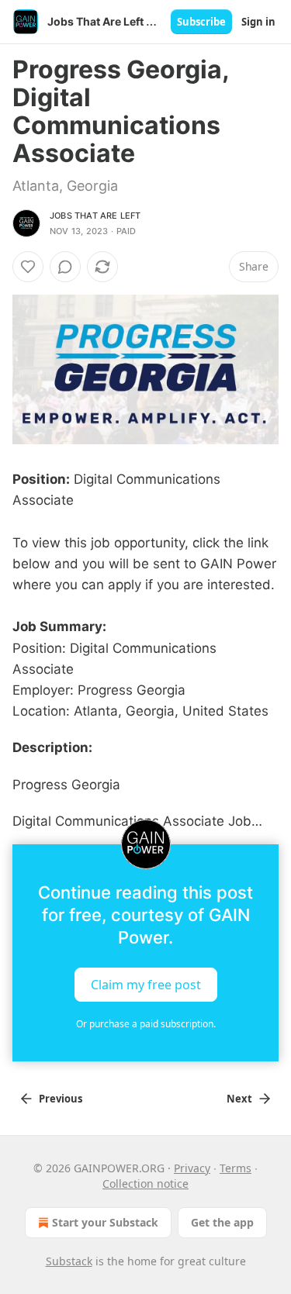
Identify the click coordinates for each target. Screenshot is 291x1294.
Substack (69, 1261)
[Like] (27, 266)
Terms (235, 1168)
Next (239, 1099)
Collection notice (145, 1183)
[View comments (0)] (65, 266)
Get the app (222, 1222)
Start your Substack (105, 1222)
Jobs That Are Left (95, 215)
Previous (60, 1099)
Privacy (192, 1168)
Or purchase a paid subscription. (146, 1023)
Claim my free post (146, 983)
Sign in (258, 22)
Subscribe (201, 22)
